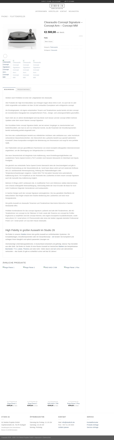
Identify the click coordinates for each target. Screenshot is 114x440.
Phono (4, 16)
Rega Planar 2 (32, 403)
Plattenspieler (17, 16)
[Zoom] (5, 56)
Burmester (9, 249)
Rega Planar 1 (12, 403)
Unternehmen (41, 11)
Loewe (20, 249)
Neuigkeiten (74, 11)
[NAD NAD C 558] (53, 333)
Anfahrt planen (63, 427)
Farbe (46, 38)
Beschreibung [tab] (9, 89)
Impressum (38, 437)
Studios (23, 234)
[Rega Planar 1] (12, 333)
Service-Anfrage (92, 427)
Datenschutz (47, 437)
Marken (61, 246)
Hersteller (53, 11)
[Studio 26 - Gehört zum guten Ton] (57, 6)
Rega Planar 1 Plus (73, 403)
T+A (15, 249)
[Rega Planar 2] (32, 333)
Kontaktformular (92, 422)
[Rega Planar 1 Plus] (73, 333)
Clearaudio (54, 50)
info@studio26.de (68, 422)
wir (53, 237)
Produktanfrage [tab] (23, 89)
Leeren (81, 36)
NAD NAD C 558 (53, 403)
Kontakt (63, 11)
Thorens (26, 249)
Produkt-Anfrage (93, 425)
